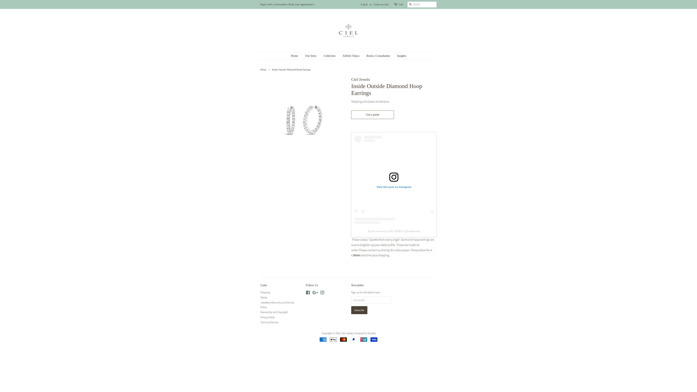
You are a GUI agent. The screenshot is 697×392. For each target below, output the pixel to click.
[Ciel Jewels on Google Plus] (315, 293)
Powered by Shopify (365, 333)
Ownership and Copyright (274, 312)
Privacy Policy (267, 317)
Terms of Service (269, 322)
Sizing (263, 297)
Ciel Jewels (347, 333)
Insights (401, 55)
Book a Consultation (378, 55)
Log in (364, 4)
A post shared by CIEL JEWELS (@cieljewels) (394, 231)
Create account (381, 4)
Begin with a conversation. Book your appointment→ (287, 4)
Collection (329, 55)
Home (294, 55)
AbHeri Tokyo (351, 55)
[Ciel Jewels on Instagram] (322, 293)
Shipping (356, 102)
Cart (401, 4)
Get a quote (372, 114)
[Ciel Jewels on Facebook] (308, 293)
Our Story (311, 55)
